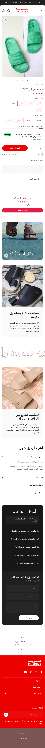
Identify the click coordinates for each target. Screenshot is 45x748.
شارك (38, 154)
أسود (39, 103)
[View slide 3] (21, 649)
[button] (6, 255)
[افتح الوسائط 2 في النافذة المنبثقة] (6, 20)
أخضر (13, 103)
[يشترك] (6, 715)
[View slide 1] (26, 649)
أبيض (30, 103)
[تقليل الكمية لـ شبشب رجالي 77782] (40, 148)
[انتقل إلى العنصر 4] (20, 80)
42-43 (29, 120)
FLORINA (39, 85)
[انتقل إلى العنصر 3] (22, 80)
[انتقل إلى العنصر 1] (25, 80)
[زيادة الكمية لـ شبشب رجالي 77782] (31, 148)
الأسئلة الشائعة (20, 519)
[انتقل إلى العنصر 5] (17, 80)
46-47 (10, 120)
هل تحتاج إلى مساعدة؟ (9, 154)
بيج (22, 103)
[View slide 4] (18, 649)
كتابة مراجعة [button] (22, 210)
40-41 (39, 120)
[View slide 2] (23, 649)
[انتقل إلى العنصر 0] (27, 80)
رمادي (39, 110)
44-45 (19, 120)
